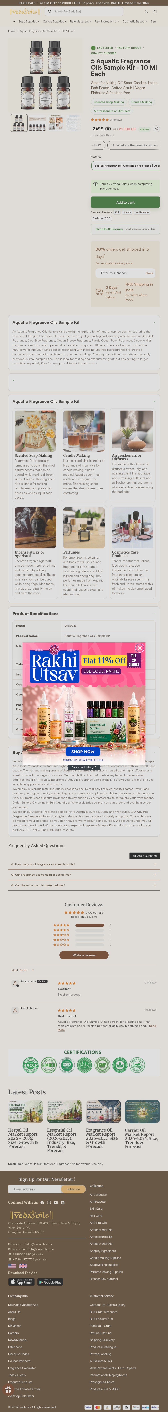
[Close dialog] (140, 648)
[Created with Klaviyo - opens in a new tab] (84, 767)
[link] (84, 703)
